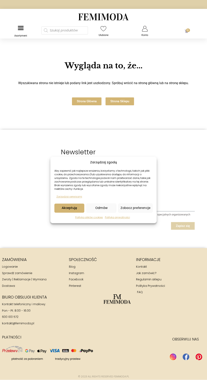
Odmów (101, 208)
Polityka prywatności (117, 217)
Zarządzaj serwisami (69, 196)
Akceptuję (69, 208)
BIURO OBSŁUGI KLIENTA (24, 297)
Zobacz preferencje (135, 208)
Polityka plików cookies (89, 217)
